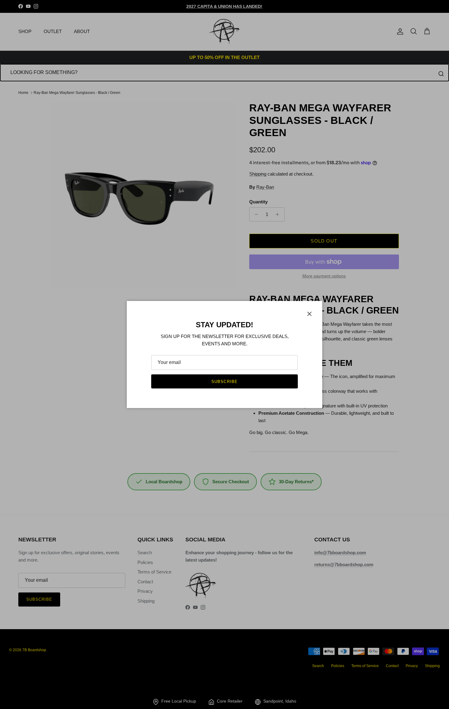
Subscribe (224, 381)
